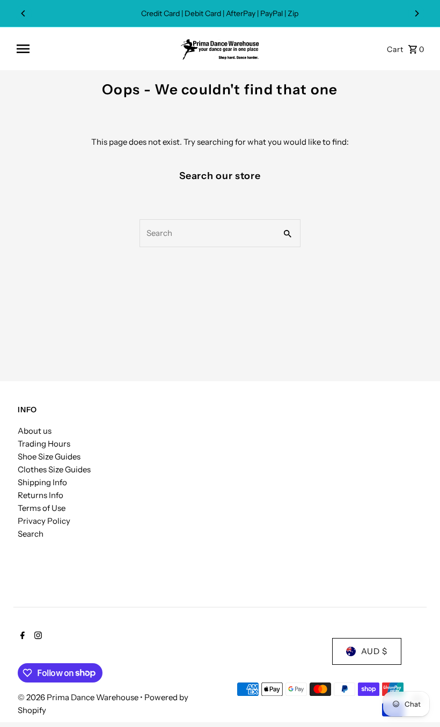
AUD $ (374, 651)
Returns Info (40, 495)
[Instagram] (37, 636)
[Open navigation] (94, 48)
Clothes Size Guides (54, 469)
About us (35, 431)
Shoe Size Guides (49, 456)
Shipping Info (42, 482)
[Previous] (24, 13)
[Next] (416, 13)
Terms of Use (41, 508)
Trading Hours (44, 444)
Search (30, 534)
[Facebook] (21, 636)
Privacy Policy (44, 521)
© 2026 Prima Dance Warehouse (79, 697)
